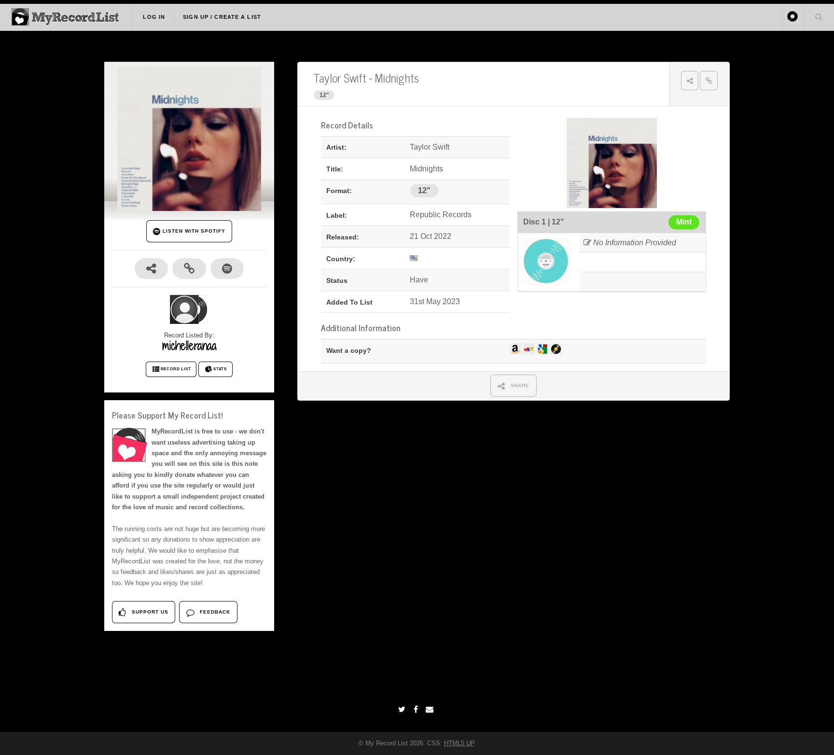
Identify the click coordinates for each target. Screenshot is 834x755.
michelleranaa (189, 345)
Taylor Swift (339, 77)
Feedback (214, 612)
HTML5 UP (459, 743)
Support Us (149, 612)
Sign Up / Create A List (222, 17)
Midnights (397, 77)
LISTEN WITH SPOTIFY (193, 231)
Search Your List (818, 16)
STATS (220, 369)
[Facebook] (417, 709)
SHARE (519, 385)
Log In (154, 17)
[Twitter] (403, 709)
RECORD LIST (176, 369)
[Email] (431, 709)
